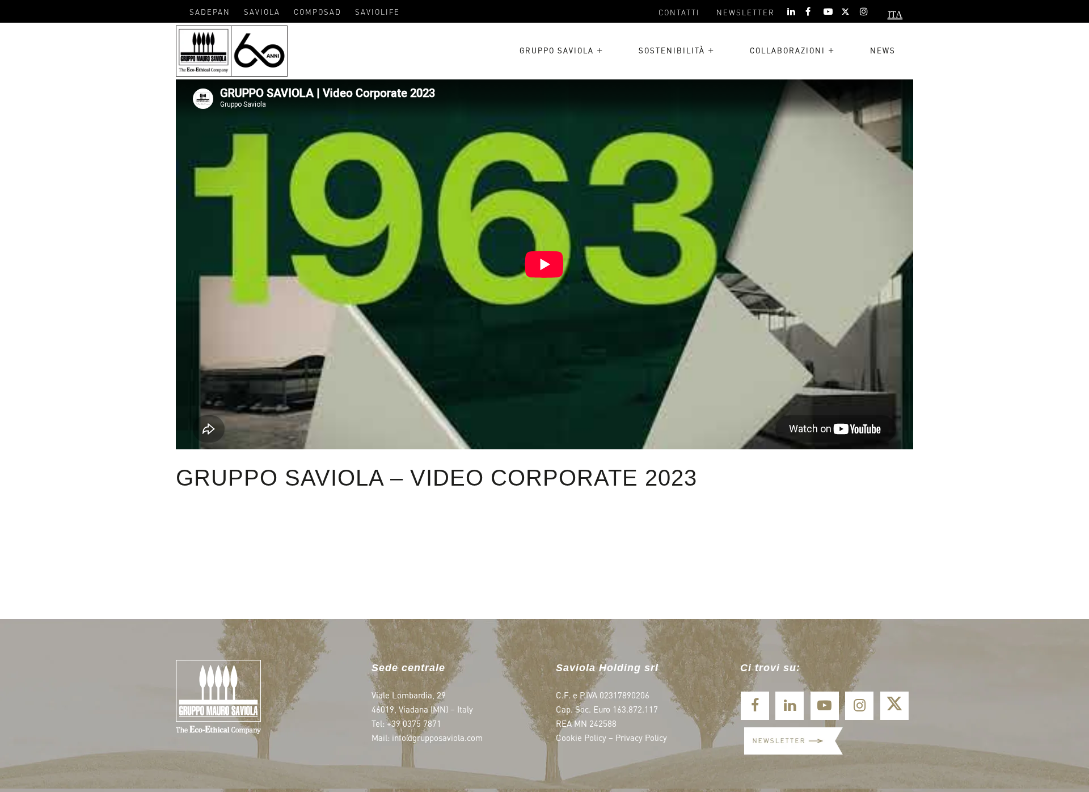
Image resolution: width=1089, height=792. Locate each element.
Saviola (262, 11)
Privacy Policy (641, 737)
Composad (317, 11)
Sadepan (209, 11)
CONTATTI (679, 12)
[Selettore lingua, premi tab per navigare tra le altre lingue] (891, 17)
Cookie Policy (581, 737)
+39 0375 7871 (414, 723)
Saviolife (377, 11)
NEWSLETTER (745, 12)
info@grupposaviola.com (437, 737)
